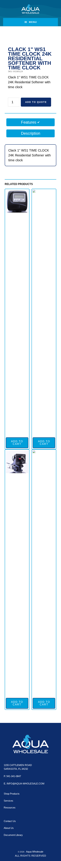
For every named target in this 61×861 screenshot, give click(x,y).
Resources (9, 807)
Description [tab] (30, 133)
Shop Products (12, 793)
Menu (33, 22)
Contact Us (10, 821)
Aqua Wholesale (30, 9)
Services (8, 800)
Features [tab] (28, 122)
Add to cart (17, 442)
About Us (9, 828)
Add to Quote (36, 102)
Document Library (13, 835)
